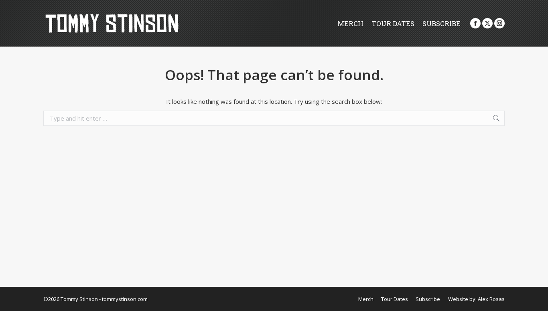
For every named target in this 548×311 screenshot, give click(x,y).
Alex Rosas (491, 299)
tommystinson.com (125, 299)
